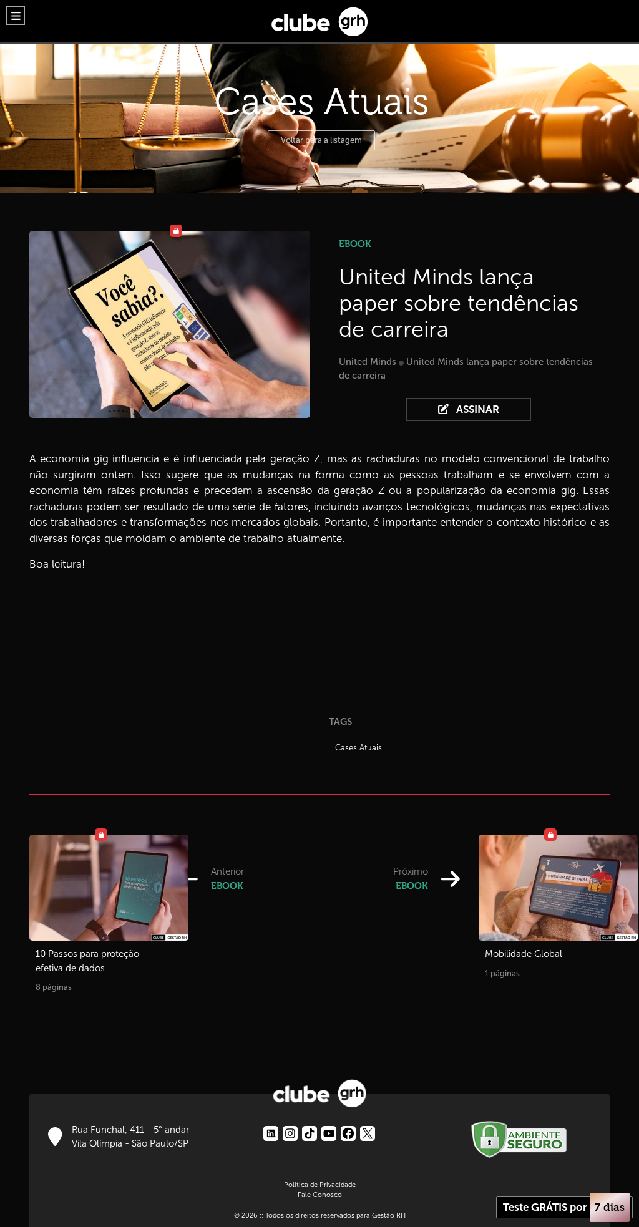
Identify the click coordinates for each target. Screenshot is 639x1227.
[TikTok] (309, 1133)
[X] (367, 1133)
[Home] (319, 18)
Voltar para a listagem (321, 140)
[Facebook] (348, 1133)
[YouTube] (328, 1133)
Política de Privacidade (320, 1184)
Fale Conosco (320, 1194)
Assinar (476, 409)
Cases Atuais (358, 748)
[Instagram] (290, 1133)
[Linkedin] (270, 1133)
